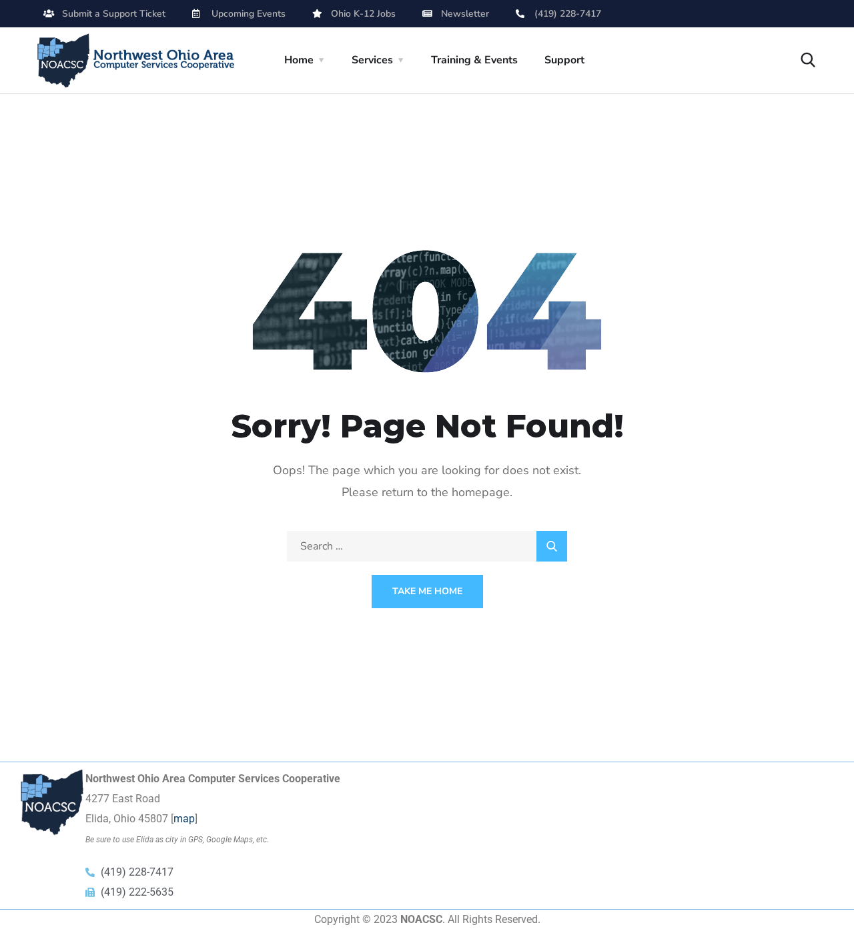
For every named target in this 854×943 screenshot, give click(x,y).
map (184, 818)
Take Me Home (427, 591)
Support (564, 60)
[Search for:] (427, 546)
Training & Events (474, 60)
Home (299, 60)
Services (372, 60)
